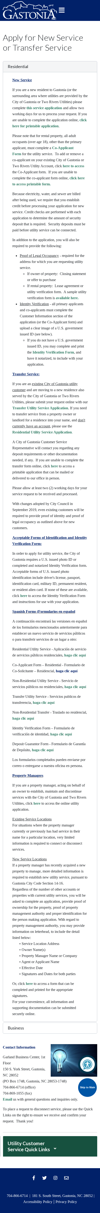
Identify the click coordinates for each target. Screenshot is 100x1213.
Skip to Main (87, 1087)
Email (7, 1099)
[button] (50, 66)
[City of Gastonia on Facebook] (34, 1178)
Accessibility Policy (37, 1202)
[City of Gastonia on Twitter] (45, 1178)
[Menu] (61, 10)
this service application (45, 108)
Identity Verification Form (53, 352)
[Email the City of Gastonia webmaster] (66, 1178)
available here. (67, 298)
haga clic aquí (75, 655)
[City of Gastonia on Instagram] (55, 1178)
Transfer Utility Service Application (40, 408)
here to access (73, 166)
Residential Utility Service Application (42, 432)
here (54, 466)
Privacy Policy (66, 1202)
